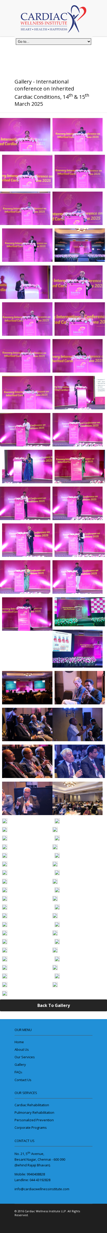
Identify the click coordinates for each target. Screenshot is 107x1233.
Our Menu (23, 1029)
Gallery (20, 1064)
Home (19, 1042)
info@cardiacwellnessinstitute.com (42, 1189)
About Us (22, 1049)
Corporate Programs (31, 1127)
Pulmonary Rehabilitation (34, 1112)
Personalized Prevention (34, 1120)
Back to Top (83, 1216)
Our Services (25, 1057)
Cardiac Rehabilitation (32, 1105)
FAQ (18, 1072)
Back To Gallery (53, 1005)
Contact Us (23, 1079)
